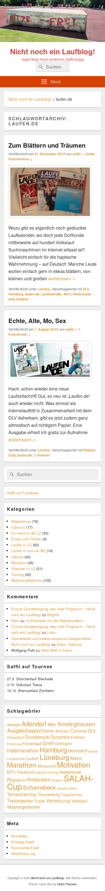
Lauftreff (32, 758)
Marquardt (47, 766)
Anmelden (19, 836)
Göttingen (63, 743)
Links (51, 632)
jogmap (93, 751)
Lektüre (44, 288)
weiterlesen (62, 278)
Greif (48, 743)
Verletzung (58, 800)
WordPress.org (23, 853)
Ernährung (14, 744)
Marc (15, 620)
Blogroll (53, 614)
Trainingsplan (20, 800)
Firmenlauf (31, 743)
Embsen (78, 737)
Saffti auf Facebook (23, 492)
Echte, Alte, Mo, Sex (37, 320)
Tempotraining (21, 794)
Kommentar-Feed (25, 847)
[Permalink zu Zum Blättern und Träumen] (50, 220)
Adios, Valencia (69, 644)
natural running (46, 772)
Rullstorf (57, 780)
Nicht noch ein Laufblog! (52, 51)
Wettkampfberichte (26, 580)
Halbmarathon (23, 750)
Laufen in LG (21, 544)
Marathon (18, 562)
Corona (78, 730)
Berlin (49, 731)
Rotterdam (39, 779)
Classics (18, 527)
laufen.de (32, 293)
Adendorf (34, 723)
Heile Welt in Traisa (56, 650)
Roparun (16, 779)
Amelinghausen (76, 724)
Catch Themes (67, 884)
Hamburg (15, 293)
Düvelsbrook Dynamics (47, 737)
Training (17, 574)
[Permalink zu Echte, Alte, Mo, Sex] (50, 381)
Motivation (73, 764)
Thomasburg (48, 794)
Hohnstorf (77, 750)
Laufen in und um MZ (28, 550)
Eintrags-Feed (22, 841)
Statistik (62, 788)
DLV (86, 288)
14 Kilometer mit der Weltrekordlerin (54, 620)
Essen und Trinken (26, 539)
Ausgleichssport (25, 730)
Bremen (62, 731)
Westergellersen (23, 806)
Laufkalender (51, 293)
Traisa (39, 801)
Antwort (42, 455)
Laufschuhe (16, 758)
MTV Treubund (20, 772)
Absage (13, 724)
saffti (77, 153)
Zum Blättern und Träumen (46, 145)
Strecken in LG (23, 568)
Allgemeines (21, 521)
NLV (67, 293)
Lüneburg (54, 757)
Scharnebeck (39, 787)
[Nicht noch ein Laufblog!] (52, 40)
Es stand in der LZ (26, 533)
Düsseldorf (15, 737)
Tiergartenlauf (71, 794)
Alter (52, 724)
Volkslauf (79, 801)
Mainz (76, 758)
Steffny (72, 788)
